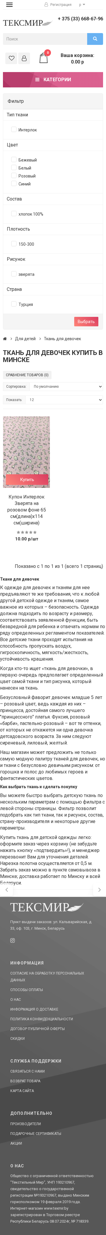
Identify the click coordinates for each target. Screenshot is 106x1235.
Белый (25, 168)
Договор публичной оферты (37, 1029)
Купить (27, 479)
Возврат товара (25, 1081)
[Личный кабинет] (24, 58)
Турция (26, 304)
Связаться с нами (27, 1071)
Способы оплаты (26, 990)
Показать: (14, 400)
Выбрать (86, 321)
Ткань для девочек (62, 338)
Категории (56, 79)
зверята (26, 274)
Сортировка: (16, 386)
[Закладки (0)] (11, 58)
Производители (25, 1124)
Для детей (25, 338)
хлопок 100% (31, 214)
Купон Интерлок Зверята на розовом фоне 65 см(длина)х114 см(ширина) (26, 510)
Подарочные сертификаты (35, 1134)
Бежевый (28, 160)
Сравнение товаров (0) (27, 375)
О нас (15, 1000)
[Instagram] (12, 940)
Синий (25, 184)
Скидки (17, 1039)
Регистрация (60, 5)
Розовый (27, 176)
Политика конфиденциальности (41, 1019)
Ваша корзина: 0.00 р (71, 58)
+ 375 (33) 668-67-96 (80, 19)
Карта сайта (22, 1091)
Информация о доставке (34, 1009)
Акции (16, 1143)
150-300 (26, 244)
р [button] (80, 5)
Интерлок (28, 130)
